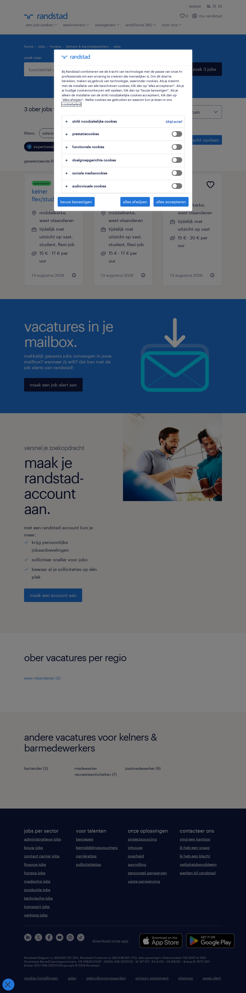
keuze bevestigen (76, 201)
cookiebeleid (71, 104)
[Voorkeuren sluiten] (8, 985)
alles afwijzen (135, 201)
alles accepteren (171, 201)
